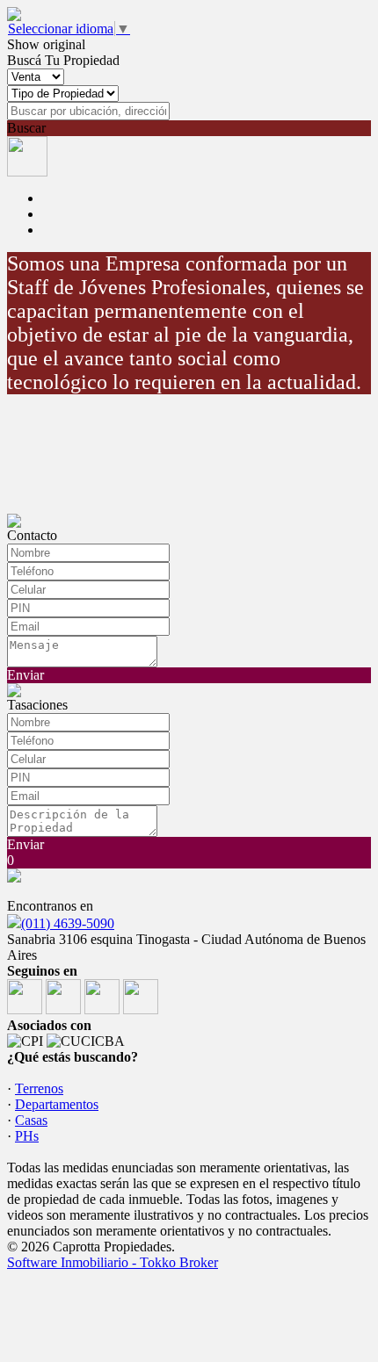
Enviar (25, 674)
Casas (31, 1120)
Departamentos (56, 1104)
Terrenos (39, 1088)
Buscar (26, 127)
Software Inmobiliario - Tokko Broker (112, 1262)
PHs (27, 1135)
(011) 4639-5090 (67, 923)
